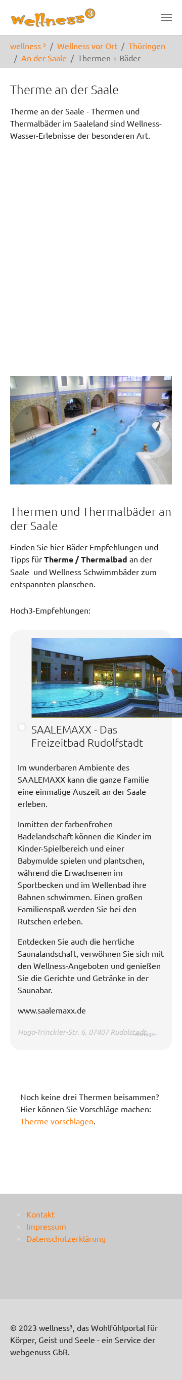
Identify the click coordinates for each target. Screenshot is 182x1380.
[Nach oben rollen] (160, 1358)
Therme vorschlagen (57, 1121)
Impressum (46, 1226)
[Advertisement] (91, 251)
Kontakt (40, 1214)
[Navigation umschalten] (166, 17)
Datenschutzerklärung (66, 1238)
